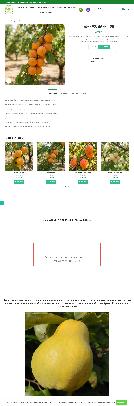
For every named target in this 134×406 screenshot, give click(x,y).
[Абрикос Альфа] (19, 156)
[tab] (52, 92)
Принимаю (121, 402)
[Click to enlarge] (8, 81)
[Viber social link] (128, 2)
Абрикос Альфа (19, 172)
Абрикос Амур (51, 172)
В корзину (104, 46)
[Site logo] (9, 10)
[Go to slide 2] (68, 186)
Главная (7, 21)
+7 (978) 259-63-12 (102, 10)
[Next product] (128, 21)
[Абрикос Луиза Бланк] (115, 156)
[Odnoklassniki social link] (118, 2)
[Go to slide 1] (65, 186)
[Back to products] (125, 21)
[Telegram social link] (125, 2)
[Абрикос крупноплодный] (83, 156)
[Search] (114, 10)
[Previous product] (123, 21)
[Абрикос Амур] (51, 156)
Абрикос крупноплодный (82, 172)
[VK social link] (123, 2)
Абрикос (15, 21)
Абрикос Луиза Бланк (115, 172)
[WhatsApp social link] (120, 2)
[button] (19, 182)
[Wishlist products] (118, 10)
